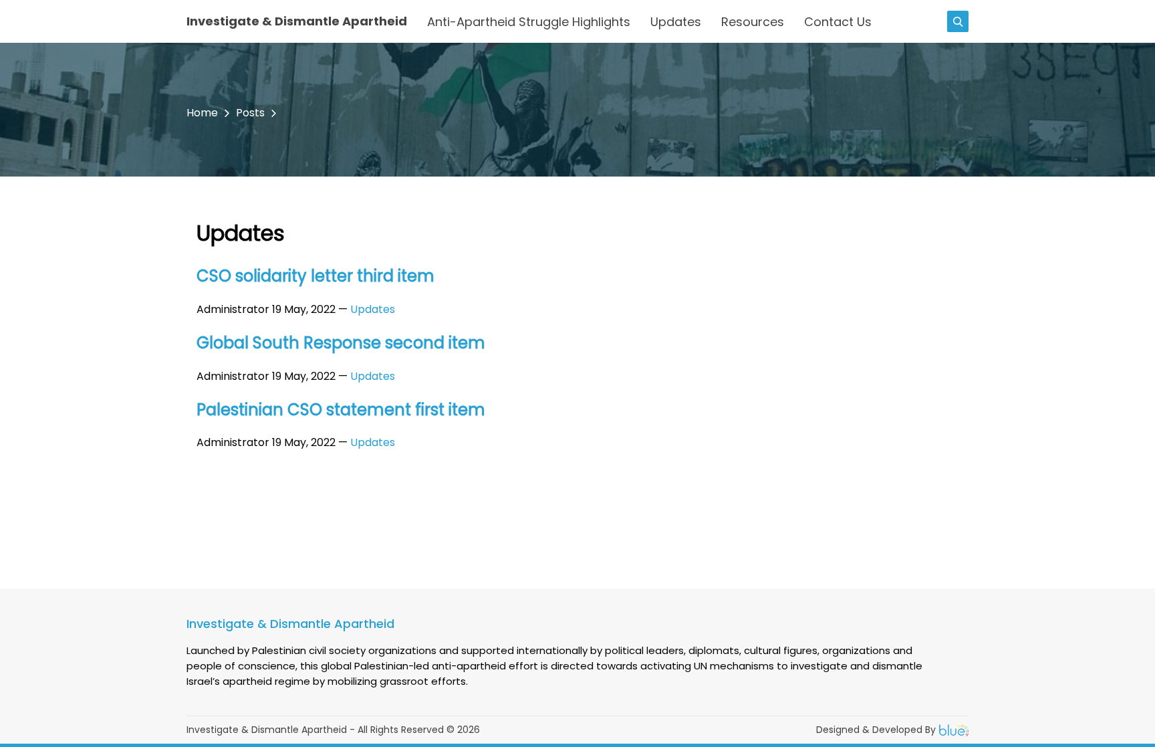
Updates (675, 21)
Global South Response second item (341, 343)
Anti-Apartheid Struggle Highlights (528, 21)
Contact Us (838, 21)
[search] (958, 21)
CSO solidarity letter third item (315, 276)
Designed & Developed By (876, 729)
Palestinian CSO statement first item (341, 410)
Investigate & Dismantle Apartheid (296, 21)
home (202, 112)
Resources (752, 21)
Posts (250, 112)
